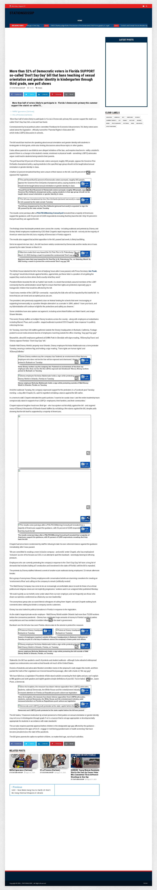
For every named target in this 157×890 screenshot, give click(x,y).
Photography (116, 123)
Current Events (111, 120)
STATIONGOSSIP (22, 13)
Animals (117, 117)
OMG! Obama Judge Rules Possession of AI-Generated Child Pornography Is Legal (53, 25)
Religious (139, 123)
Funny (125, 120)
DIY (120, 120)
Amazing (109, 117)
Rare (132, 123)
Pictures (126, 123)
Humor (139, 120)
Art (123, 117)
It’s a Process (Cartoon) (22, 115)
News (90, 26)
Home (145, 883)
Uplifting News (111, 126)
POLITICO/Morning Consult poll (50, 213)
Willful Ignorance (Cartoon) (23, 111)
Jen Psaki (92, 271)
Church (137, 117)
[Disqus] (55, 833)
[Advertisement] (55, 48)
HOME (80, 21)
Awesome (130, 117)
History (131, 120)
